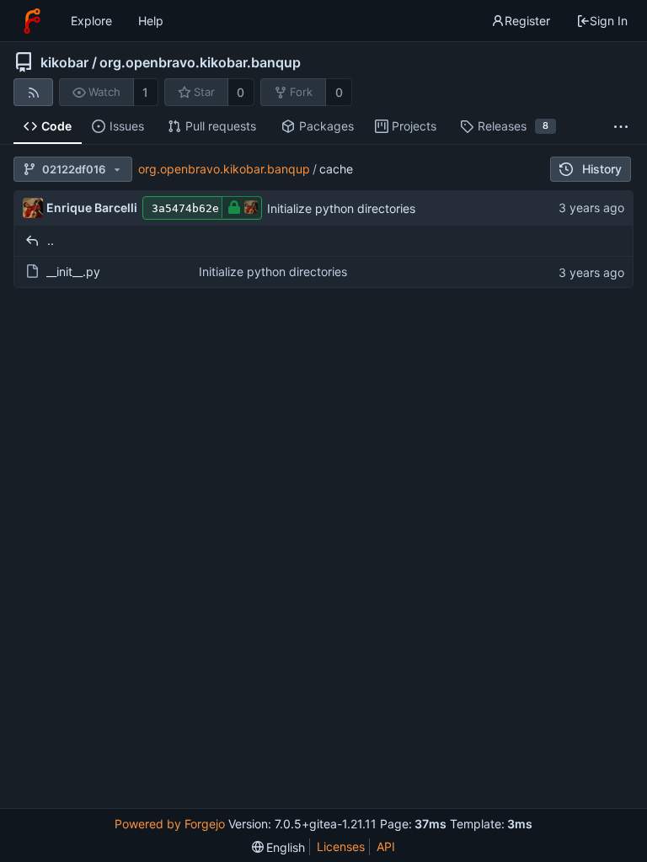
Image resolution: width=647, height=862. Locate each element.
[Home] (32, 21)
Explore (91, 20)
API (386, 846)
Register (527, 20)
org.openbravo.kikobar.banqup (200, 62)
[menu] (279, 847)
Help (150, 20)
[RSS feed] (33, 92)
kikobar (64, 62)
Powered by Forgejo (170, 824)
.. (50, 240)
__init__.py (73, 271)
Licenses (341, 846)
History (602, 169)
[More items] (621, 126)
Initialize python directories (341, 208)
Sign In (609, 20)
